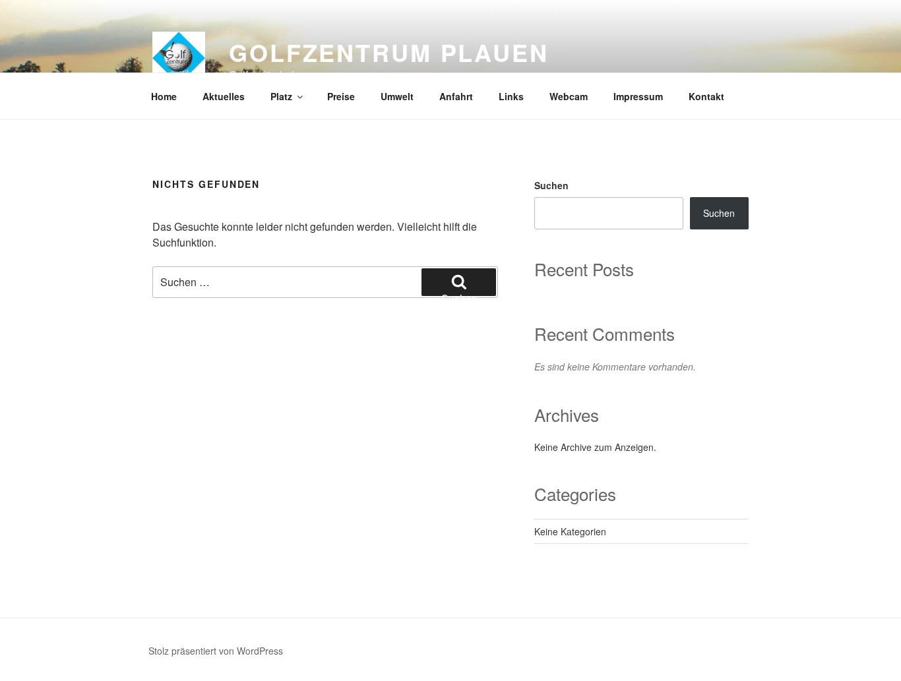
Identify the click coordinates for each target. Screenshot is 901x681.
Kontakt (706, 96)
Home (164, 96)
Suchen (551, 185)
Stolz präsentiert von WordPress (215, 650)
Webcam (568, 96)
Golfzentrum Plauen (389, 52)
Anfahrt (456, 96)
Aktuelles (223, 96)
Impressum (638, 96)
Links (511, 96)
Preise (341, 96)
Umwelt (397, 96)
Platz (281, 96)
